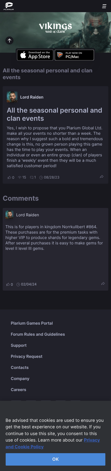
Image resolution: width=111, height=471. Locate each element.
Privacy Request (26, 356)
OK (55, 459)
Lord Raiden (31, 97)
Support (19, 345)
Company (20, 378)
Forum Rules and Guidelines (38, 334)
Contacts (20, 367)
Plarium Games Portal (32, 323)
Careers (18, 389)
